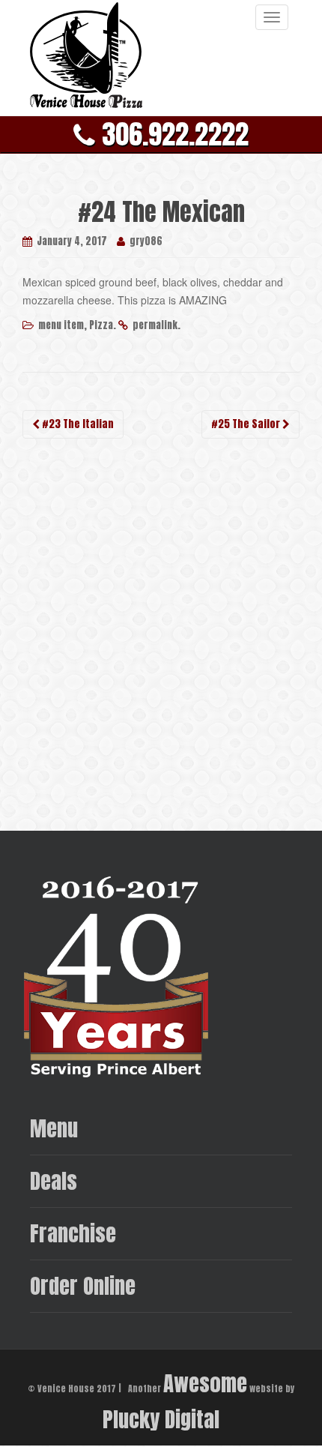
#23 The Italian (77, 424)
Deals (53, 1180)
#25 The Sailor (246, 424)
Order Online (83, 1285)
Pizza (101, 325)
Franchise (73, 1233)
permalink (155, 325)
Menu (54, 1128)
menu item (61, 325)
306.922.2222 (172, 134)
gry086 (146, 241)
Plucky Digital (161, 1419)
